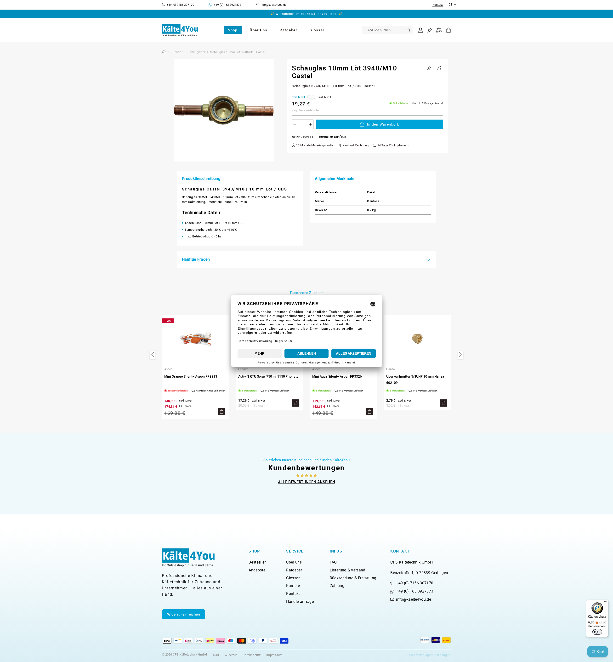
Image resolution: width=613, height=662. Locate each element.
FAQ (333, 562)
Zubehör (176, 52)
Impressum (274, 655)
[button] (233, 30)
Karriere (293, 585)
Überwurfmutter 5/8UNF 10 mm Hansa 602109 (415, 379)
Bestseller (257, 562)
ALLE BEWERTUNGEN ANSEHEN (306, 482)
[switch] (597, 632)
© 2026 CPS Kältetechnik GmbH (184, 654)
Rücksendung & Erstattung (353, 578)
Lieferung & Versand (347, 570)
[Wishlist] (429, 30)
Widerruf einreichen (183, 614)
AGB (216, 655)
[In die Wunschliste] (429, 68)
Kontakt (437, 4)
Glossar (293, 578)
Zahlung (337, 585)
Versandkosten (309, 110)
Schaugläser (196, 52)
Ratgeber (294, 570)
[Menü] (605, 602)
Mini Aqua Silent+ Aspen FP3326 (337, 376)
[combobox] (387, 30)
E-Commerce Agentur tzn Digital (428, 655)
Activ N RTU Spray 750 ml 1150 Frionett (268, 376)
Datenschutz (252, 655)
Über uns (294, 562)
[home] (164, 52)
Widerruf (231, 655)
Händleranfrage (299, 601)
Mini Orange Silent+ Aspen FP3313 (190, 376)
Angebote (257, 570)
